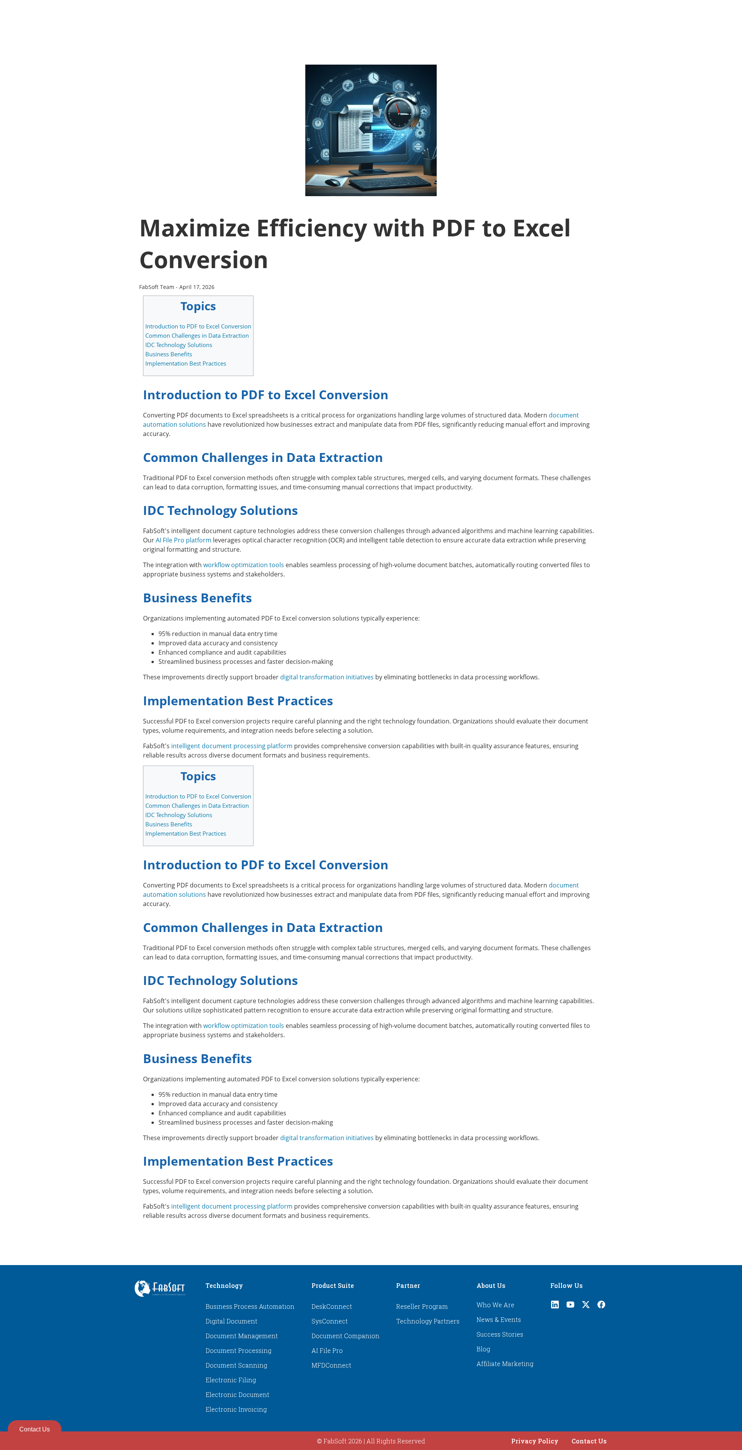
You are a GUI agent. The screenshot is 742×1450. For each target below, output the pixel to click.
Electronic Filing (231, 1380)
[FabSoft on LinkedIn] (555, 1307)
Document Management (242, 1336)
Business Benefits (168, 354)
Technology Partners (427, 1321)
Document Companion (345, 1336)
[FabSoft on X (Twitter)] (586, 1307)
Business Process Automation (250, 1306)
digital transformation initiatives (327, 677)
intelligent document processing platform (232, 746)
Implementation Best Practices (185, 363)
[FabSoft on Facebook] (601, 1307)
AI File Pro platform (183, 540)
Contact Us (589, 1441)
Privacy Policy (534, 1441)
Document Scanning (236, 1365)
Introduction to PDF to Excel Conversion (198, 326)
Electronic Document (237, 1394)
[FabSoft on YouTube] (570, 1307)
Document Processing (238, 1350)
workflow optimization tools (243, 565)
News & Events (499, 1319)
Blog (483, 1349)
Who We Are (495, 1305)
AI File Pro (327, 1350)
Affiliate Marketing (505, 1363)
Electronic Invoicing (236, 1409)
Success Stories (500, 1334)
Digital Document (231, 1321)
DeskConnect (331, 1306)
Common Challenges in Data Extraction (197, 335)
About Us (491, 1285)
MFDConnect (331, 1365)
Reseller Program (422, 1306)
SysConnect (329, 1321)
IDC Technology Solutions (178, 345)
